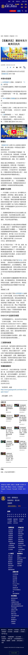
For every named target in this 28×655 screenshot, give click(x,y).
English (3, 489)
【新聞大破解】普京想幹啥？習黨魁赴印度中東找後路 (22, 419)
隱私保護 (23, 629)
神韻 (9, 1)
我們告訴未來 (14, 598)
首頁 (2, 36)
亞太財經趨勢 (11, 547)
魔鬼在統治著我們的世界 (17, 606)
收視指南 (16, 629)
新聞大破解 (21, 539)
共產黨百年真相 (15, 602)
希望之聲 (10, 638)
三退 (3, 114)
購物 (19, 506)
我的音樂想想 (16, 593)
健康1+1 (19, 556)
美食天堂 (15, 580)
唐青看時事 (21, 543)
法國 (5, 487)
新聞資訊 (15, 497)
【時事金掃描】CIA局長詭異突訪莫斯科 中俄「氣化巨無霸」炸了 (9, 457)
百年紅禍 (13, 611)
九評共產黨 (14, 608)
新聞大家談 (21, 530)
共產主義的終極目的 (16, 604)
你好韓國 (15, 578)
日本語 (20, 489)
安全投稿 (10, 631)
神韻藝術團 (11, 636)
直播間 (9, 503)
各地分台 (18, 1)
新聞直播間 (13, 11)
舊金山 (9, 487)
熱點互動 (20, 531)
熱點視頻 (15, 519)
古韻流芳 (10, 559)
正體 (23, 1)
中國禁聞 (10, 533)
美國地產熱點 (11, 569)
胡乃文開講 (20, 559)
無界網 (13, 640)
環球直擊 (10, 531)
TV (19, 11)
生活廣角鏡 (15, 574)
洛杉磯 (17, 484)
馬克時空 (20, 547)
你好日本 (15, 576)
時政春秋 (20, 535)
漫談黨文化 (14, 619)
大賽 (13, 1)
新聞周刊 (10, 539)
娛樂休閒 (15, 572)
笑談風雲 (10, 558)
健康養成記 (20, 561)
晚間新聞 (10, 535)
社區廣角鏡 (11, 545)
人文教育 (11, 553)
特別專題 (14, 596)
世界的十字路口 (22, 545)
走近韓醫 (19, 565)
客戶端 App (4, 633)
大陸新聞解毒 (21, 549)
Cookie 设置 (14, 652)
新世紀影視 (19, 640)
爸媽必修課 (11, 565)
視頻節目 (6, 36)
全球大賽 (15, 523)
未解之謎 (10, 556)
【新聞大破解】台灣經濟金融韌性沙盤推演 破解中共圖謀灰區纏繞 (23, 445)
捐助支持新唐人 (12, 506)
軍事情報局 (21, 541)
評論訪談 (12, 36)
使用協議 (4, 631)
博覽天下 (15, 521)
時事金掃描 (21, 533)
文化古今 (10, 567)
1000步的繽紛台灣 (17, 590)
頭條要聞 (9, 519)
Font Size (20, 67)
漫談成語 (10, 563)
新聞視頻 (11, 527)
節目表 (17, 500)
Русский (14, 489)
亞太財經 (10, 549)
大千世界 (15, 585)
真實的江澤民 (14, 610)
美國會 (13, 98)
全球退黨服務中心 (18, 638)
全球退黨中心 (6, 82)
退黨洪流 (5, 74)
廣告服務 (16, 631)
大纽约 (8, 484)
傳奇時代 (13, 600)
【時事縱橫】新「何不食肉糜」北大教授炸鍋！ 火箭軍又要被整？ (23, 431)
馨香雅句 (10, 561)
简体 (26, 1)
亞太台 (14, 487)
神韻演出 (9, 523)
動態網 (8, 640)
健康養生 (20, 553)
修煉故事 (13, 621)
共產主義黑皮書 (15, 615)
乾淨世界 (4, 638)
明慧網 (3, 640)
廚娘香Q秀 (15, 587)
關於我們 (10, 629)
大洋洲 (22, 484)
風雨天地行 (14, 613)
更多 (3, 642)
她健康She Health (21, 558)
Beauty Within (16, 583)
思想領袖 (20, 537)
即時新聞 (21, 519)
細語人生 (20, 551)
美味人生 (15, 582)
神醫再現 (19, 563)
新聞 (8, 511)
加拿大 (13, 484)
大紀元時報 (18, 636)
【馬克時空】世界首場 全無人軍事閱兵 (9, 417)
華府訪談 (10, 541)
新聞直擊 (10, 537)
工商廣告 (13, 623)
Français (8, 489)
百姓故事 (13, 617)
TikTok (4, 98)
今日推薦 (9, 521)
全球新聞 (10, 530)
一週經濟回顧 (11, 543)
